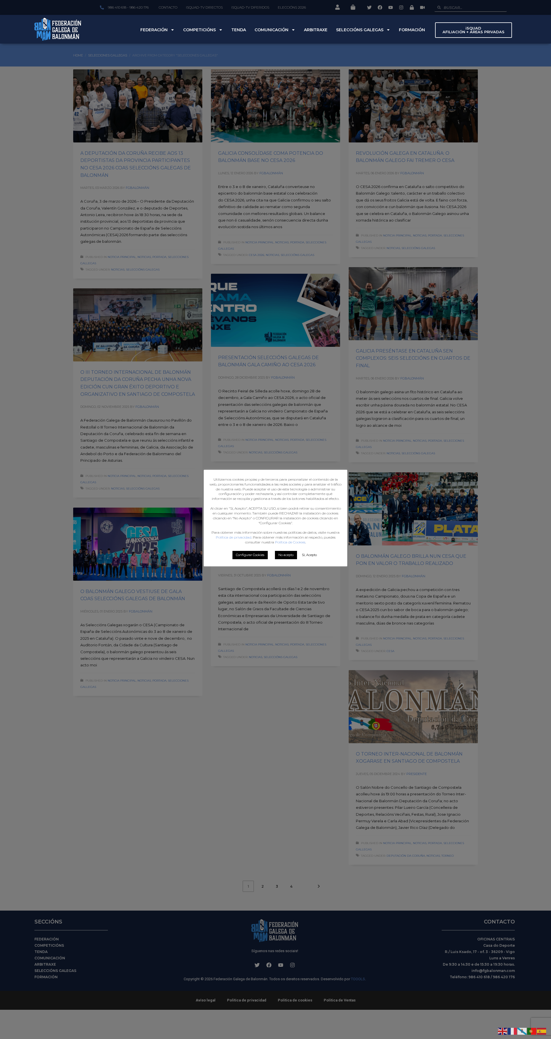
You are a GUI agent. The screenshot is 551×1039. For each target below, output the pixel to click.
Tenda (238, 29)
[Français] (512, 1030)
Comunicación (271, 29)
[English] (503, 1030)
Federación (154, 29)
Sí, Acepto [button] (309, 555)
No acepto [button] (286, 555)
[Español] (542, 1030)
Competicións (199, 29)
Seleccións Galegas (359, 29)
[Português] (532, 1030)
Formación (412, 29)
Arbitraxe (315, 29)
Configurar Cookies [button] (250, 555)
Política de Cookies (290, 542)
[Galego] (522, 1030)
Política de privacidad (233, 537)
